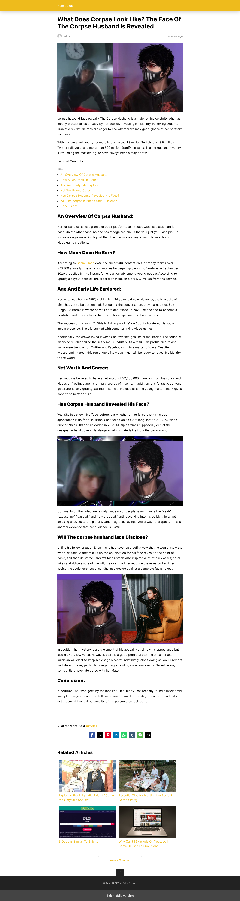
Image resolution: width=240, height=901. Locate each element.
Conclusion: (68, 206)
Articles (91, 726)
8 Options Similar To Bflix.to (78, 841)
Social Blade (85, 263)
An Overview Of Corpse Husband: (84, 174)
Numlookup (65, 5)
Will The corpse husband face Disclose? (88, 201)
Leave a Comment (120, 860)
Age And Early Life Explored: (80, 185)
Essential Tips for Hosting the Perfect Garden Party (145, 797)
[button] (92, 735)
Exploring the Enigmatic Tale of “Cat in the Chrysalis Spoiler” (86, 797)
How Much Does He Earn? (79, 180)
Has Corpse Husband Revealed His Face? (89, 195)
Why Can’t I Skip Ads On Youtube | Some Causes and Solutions (143, 844)
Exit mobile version (120, 895)
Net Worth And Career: (76, 190)
